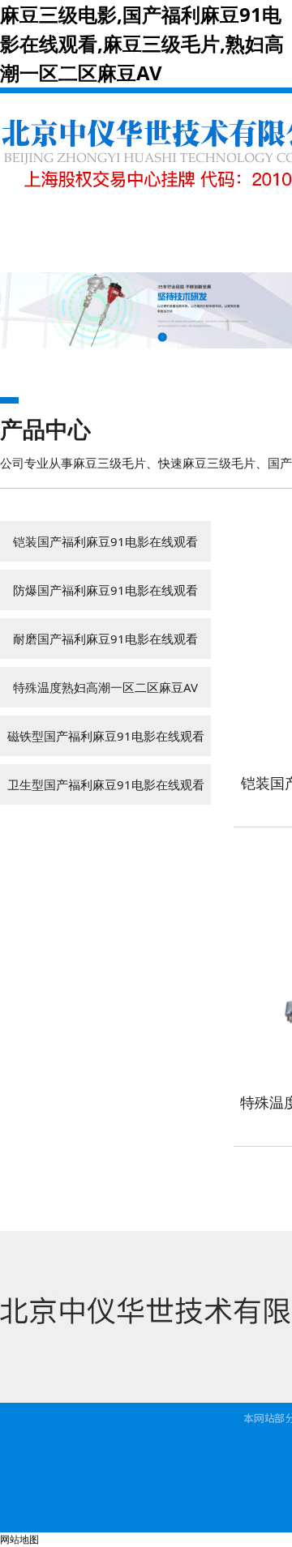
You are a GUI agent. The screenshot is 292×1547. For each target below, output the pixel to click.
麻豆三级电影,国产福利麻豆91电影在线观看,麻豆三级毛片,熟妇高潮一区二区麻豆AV (142, 43)
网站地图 (19, 1539)
